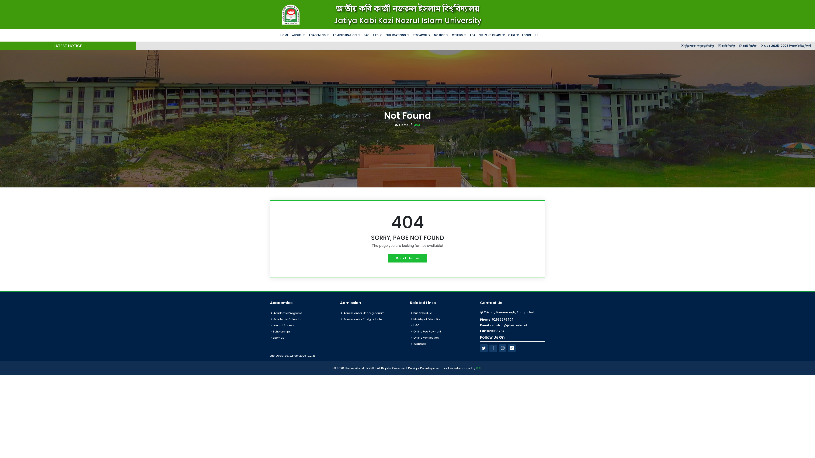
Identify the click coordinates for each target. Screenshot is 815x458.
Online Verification (426, 338)
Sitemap (278, 338)
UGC (416, 325)
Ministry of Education (427, 319)
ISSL (479, 368)
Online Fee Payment (427, 332)
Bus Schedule (422, 313)
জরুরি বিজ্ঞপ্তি (684, 46)
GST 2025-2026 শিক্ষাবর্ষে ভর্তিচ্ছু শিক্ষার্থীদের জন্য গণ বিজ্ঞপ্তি (754, 46)
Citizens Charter (492, 35)
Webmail (419, 344)
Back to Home (407, 258)
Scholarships (282, 332)
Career (513, 35)
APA (472, 35)
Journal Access (283, 325)
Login (526, 35)
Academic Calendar (287, 319)
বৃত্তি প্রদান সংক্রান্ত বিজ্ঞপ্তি (655, 46)
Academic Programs (287, 313)
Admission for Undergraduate (364, 313)
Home (284, 35)
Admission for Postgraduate (362, 319)
